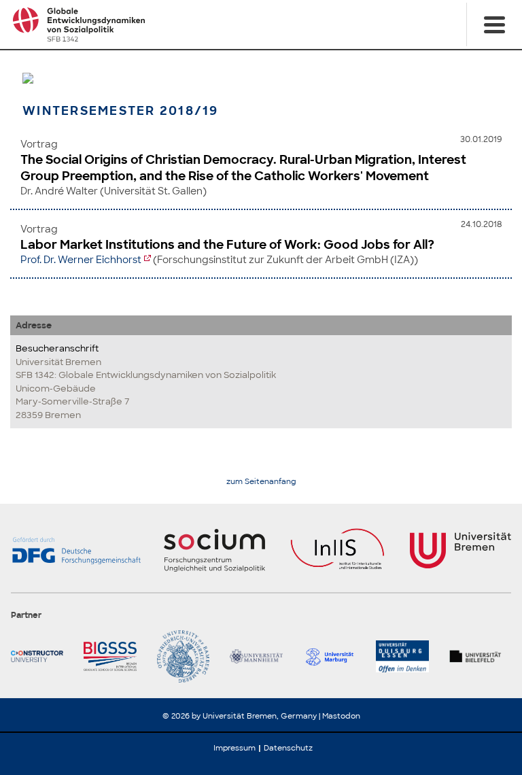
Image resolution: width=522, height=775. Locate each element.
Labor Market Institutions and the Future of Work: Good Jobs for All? (227, 245)
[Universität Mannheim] (261, 656)
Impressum (234, 748)
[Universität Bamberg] (188, 656)
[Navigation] (494, 24)
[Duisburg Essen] (407, 656)
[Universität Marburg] (334, 656)
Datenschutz (288, 748)
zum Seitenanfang (261, 481)
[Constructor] (42, 656)
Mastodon (341, 716)
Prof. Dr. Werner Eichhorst (80, 260)
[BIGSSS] (114, 656)
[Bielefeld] (480, 656)
